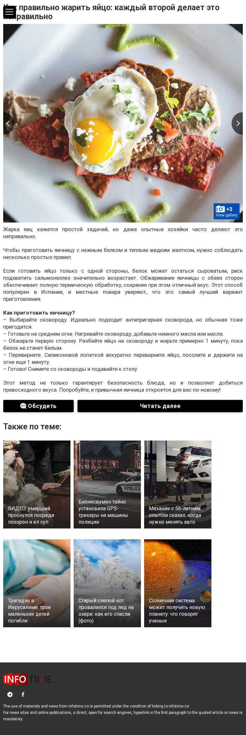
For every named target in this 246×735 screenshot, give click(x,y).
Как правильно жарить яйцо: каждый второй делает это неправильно (111, 12)
